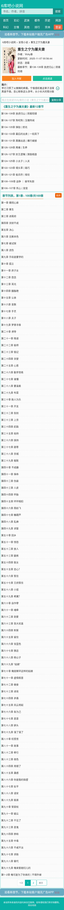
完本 (47, 27)
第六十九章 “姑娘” (10, 664)
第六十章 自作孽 (10, 603)
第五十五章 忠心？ (11, 569)
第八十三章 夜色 (10, 759)
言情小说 (23, 42)
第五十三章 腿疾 (10, 555)
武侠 (27, 20)
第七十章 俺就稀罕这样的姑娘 (17, 671)
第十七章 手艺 (8, 311)
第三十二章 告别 (10, 413)
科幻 (6, 27)
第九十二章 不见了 (11, 820)
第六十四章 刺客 (10, 630)
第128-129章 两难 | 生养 (14, 147)
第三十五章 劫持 (10, 433)
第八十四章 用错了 (11, 766)
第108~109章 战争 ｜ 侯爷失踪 (17, 181)
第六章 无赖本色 (10, 236)
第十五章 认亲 (8, 297)
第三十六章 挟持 (10, 440)
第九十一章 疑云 (10, 813)
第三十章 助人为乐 (11, 399)
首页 (6, 20)
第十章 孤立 (7, 263)
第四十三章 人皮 (10, 487)
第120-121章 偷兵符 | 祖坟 (15, 174)
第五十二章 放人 (10, 548)
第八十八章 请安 (10, 793)
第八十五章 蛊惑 (10, 772)
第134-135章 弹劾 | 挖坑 (14, 127)
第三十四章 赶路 (10, 426)
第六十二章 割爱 (10, 616)
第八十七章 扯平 (10, 786)
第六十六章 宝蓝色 (11, 643)
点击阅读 (47, 78)
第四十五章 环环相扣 (12, 501)
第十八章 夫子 (8, 318)
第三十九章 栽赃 (10, 460)
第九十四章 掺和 (10, 833)
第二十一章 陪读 (10, 338)
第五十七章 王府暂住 (12, 582)
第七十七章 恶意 (10, 718)
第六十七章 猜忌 (10, 650)
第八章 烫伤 (7, 250)
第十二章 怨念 (8, 277)
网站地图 (32, 905)
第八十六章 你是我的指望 (14, 779)
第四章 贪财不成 (10, 223)
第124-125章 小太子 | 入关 (15, 161)
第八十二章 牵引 (10, 752)
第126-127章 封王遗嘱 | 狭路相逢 (19, 154)
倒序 (58, 195)
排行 (37, 27)
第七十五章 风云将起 (12, 705)
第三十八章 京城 (10, 453)
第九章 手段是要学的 (12, 256)
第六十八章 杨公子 (11, 657)
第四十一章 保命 (10, 474)
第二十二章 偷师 (10, 345)
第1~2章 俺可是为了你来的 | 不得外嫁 (21, 874)
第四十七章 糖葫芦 (11, 514)
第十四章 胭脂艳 (10, 290)
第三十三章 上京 (10, 419)
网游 (58, 20)
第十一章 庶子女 (10, 270)
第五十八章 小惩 (10, 589)
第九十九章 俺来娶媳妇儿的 (16, 867)
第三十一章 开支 (10, 406)
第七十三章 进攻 (10, 691)
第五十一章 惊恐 (10, 542)
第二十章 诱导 (8, 331)
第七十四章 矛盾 (10, 698)
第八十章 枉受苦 (10, 738)
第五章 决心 (7, 229)
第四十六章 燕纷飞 (11, 508)
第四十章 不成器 (10, 467)
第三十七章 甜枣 (10, 447)
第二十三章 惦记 (10, 352)
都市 (37, 20)
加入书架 (16, 78)
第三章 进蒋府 (8, 216)
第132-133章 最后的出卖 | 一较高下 (20, 133)
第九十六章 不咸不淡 (12, 847)
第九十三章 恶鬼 (10, 827)
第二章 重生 (7, 209)
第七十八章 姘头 (10, 725)
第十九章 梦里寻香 (11, 324)
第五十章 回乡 (8, 535)
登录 (58, 27)
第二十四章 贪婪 (10, 358)
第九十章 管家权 (10, 806)
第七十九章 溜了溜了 (12, 732)
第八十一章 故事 (10, 745)
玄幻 (16, 20)
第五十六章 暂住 (10, 576)
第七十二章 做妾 (10, 684)
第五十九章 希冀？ (11, 596)
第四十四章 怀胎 (10, 494)
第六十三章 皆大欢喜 (12, 623)
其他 (27, 27)
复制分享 (56, 99)
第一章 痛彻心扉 (10, 202)
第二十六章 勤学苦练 (12, 372)
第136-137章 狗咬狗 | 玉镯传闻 (17, 120)
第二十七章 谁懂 (10, 379)
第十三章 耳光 (8, 284)
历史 (47, 20)
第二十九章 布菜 (10, 392)
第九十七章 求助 (10, 854)
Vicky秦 (29, 54)
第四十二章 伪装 (10, 480)
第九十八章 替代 (10, 861)
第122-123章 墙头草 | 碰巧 (15, 167)
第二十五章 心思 (10, 365)
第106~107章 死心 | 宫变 (14, 188)
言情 (16, 27)
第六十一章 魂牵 (10, 609)
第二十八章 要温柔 (11, 385)
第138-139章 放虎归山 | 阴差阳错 (19, 113)
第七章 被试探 (8, 243)
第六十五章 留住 (10, 637)
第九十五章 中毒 (10, 840)
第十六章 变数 (8, 304)
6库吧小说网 (12, 5)
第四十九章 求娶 (10, 528)
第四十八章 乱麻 (10, 521)
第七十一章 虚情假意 (12, 677)
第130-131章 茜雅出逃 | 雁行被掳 (19, 140)
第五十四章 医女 (10, 562)
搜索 (58, 11)
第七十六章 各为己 (11, 711)
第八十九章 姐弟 (10, 800)
